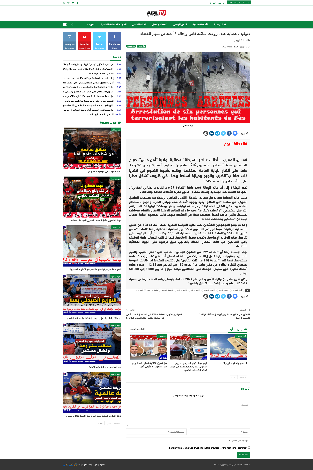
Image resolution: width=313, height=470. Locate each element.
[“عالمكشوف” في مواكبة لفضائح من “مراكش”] (92, 148)
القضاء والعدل (159, 24)
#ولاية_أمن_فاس (152, 290)
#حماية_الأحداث (167, 290)
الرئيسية (218, 24)
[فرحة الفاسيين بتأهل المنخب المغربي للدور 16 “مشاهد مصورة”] (92, 197)
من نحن (221, 3)
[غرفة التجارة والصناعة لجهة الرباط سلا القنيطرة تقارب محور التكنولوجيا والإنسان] (92, 392)
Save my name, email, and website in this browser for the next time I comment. (208, 448)
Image (140, 46)
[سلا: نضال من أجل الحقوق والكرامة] (92, 343)
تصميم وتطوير (99, 464)
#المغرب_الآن (195, 290)
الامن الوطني (180, 24)
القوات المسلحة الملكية (114, 24)
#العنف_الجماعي (209, 290)
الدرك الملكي (139, 24)
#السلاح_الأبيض (224, 290)
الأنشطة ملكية (200, 24)
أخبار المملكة (131, 46)
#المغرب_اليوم (182, 290)
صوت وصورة (115, 178)
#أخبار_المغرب (238, 290)
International (199, 336)
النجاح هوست (83, 464)
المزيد (92, 24)
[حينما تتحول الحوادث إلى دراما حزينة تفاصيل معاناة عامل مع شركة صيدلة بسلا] (92, 295)
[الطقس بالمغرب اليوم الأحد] (228, 347)
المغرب (140, 290)
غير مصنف (162, 336)
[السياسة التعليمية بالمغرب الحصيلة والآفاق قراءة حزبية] (92, 246)
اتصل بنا (213, 3)
